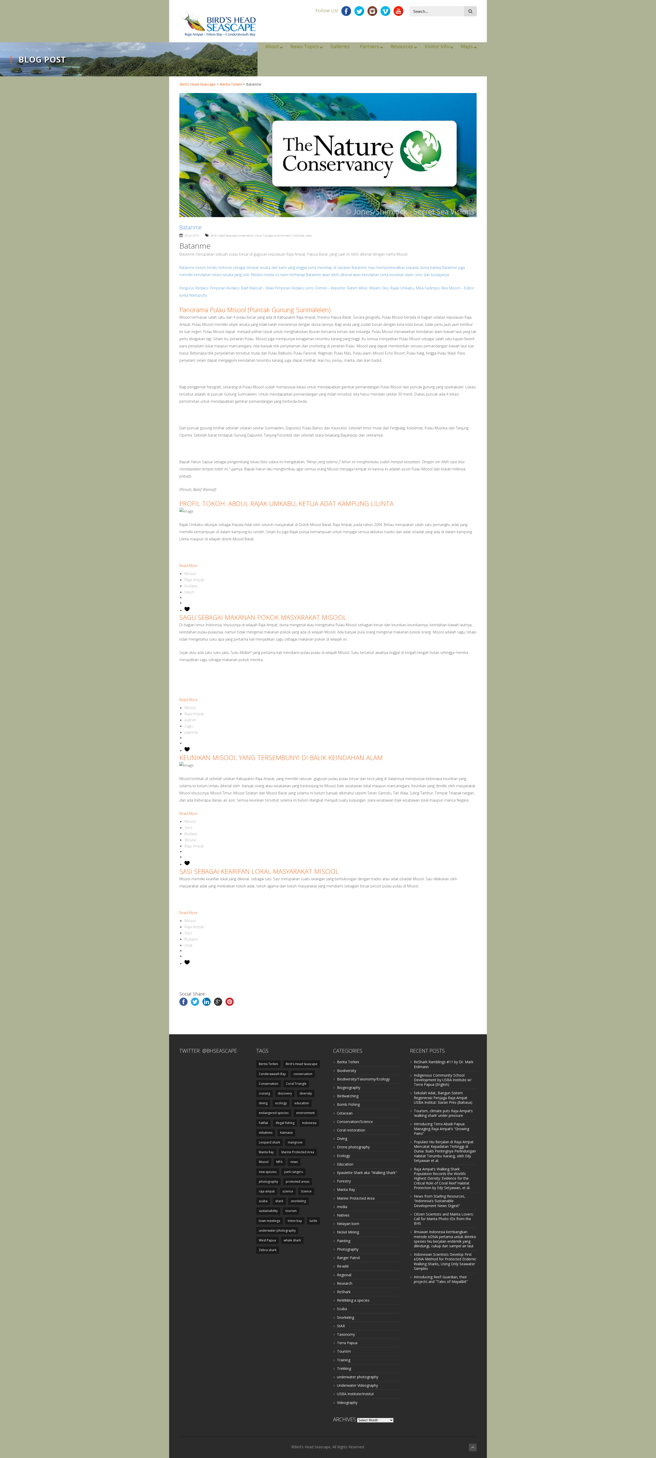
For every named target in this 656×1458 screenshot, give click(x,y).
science (287, 1191)
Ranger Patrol (348, 1257)
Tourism (344, 1351)
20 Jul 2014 (191, 235)
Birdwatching (347, 1096)
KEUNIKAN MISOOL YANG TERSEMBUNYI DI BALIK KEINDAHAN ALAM (281, 757)
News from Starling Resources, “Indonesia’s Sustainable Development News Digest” (439, 1201)
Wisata (190, 839)
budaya (190, 585)
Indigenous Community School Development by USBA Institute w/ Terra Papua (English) (442, 1080)
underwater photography (277, 1230)
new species (267, 1172)
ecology (281, 1103)
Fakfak (263, 1123)
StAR (341, 1325)
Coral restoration (351, 1130)
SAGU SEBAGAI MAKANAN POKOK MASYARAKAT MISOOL (262, 617)
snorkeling (298, 1201)
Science (306, 1191)
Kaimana (286, 1132)
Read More (188, 565)
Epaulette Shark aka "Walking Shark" (367, 1172)
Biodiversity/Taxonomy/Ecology (363, 1079)
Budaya (190, 833)
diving (263, 1103)
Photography (347, 1249)
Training (343, 1360)
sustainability (268, 1211)
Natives (343, 1215)
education (301, 1103)
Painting (343, 1240)
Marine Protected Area (297, 1152)
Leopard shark (269, 1142)
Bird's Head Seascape (198, 84)
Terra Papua (347, 1342)
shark (279, 1201)
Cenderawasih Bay (272, 1074)
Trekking (344, 1368)
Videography (347, 1402)
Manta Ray (266, 1152)
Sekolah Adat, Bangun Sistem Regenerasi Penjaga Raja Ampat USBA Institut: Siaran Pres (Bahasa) (443, 1097)
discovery (285, 1093)
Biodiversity (346, 1070)
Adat (188, 945)
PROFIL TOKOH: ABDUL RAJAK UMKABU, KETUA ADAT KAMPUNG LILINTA (286, 503)
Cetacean (345, 1113)
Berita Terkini (231, 84)
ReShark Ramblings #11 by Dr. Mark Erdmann (443, 1064)
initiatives (298, 235)
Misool (190, 573)
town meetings (269, 1221)
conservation (246, 235)
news (308, 235)
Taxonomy (346, 1334)
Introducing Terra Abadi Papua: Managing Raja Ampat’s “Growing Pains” (441, 1128)
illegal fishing (285, 1123)
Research (344, 1283)
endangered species (274, 1113)
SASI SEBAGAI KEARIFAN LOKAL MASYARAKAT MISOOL (259, 871)
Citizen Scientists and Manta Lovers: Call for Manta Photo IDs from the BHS (444, 1219)
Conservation (268, 1083)
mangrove (295, 1142)
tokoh (189, 591)
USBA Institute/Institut (355, 1393)
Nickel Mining (348, 1232)
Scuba (342, 1308)
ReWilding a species (353, 1300)
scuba (263, 1201)
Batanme (195, 245)
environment (282, 235)
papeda (191, 732)
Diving (342, 1138)
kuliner (190, 719)
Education (345, 1164)
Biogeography (348, 1087)
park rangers (293, 1172)
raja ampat (267, 1191)
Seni (188, 827)
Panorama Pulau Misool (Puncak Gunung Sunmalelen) (255, 309)
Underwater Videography (357, 1385)
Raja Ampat (194, 579)
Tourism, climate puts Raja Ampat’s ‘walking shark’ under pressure (443, 1113)
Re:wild (342, 1266)
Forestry (344, 1181)
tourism (291, 1211)
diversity (306, 1093)
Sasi (188, 932)
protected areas (297, 1181)
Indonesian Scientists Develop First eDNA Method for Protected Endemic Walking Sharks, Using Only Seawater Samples (445, 1261)
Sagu (188, 725)
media (342, 1206)
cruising (264, 1093)
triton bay (295, 1221)
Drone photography (353, 1147)
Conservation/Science (355, 1121)
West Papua (267, 1240)
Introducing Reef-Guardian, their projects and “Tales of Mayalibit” (441, 1279)
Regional (344, 1274)
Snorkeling (345, 1317)
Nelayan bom (348, 1223)
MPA (279, 1162)
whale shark (292, 1240)
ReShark (344, 1291)
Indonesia (309, 1123)
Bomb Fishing (348, 1104)
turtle (313, 1221)
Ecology (343, 1155)
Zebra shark (267, 1250)
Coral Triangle (264, 235)
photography (268, 1181)
